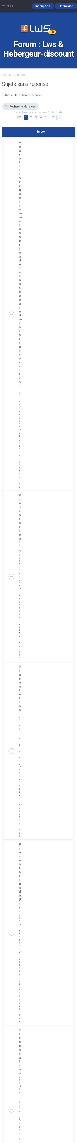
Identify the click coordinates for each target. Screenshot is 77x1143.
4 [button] (41, 117)
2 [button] (31, 117)
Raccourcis (4, 6)
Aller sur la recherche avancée (23, 95)
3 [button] (36, 117)
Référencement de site (20, 458)
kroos (20, 405)
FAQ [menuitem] (12, 6)
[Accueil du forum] (38, 29)
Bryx (20, 929)
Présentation (20, 516)
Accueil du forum (13, 75)
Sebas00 (20, 561)
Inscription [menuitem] (42, 6)
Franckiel (20, 735)
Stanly (20, 1094)
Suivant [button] (59, 117)
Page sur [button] (19, 117)
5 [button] (46, 117)
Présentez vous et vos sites (20, 623)
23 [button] (53, 117)
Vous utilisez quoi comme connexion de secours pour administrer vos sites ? (20, 264)
